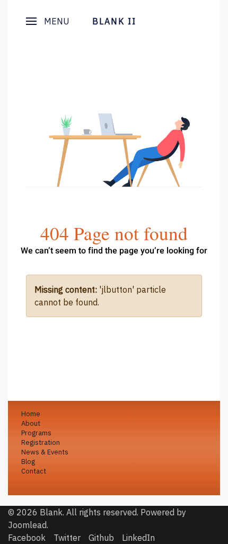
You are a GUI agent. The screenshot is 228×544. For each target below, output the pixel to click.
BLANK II (114, 21)
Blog (28, 461)
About (30, 423)
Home (30, 413)
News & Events (44, 452)
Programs (36, 432)
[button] (47, 21)
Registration (40, 442)
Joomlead (27, 525)
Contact (33, 471)
